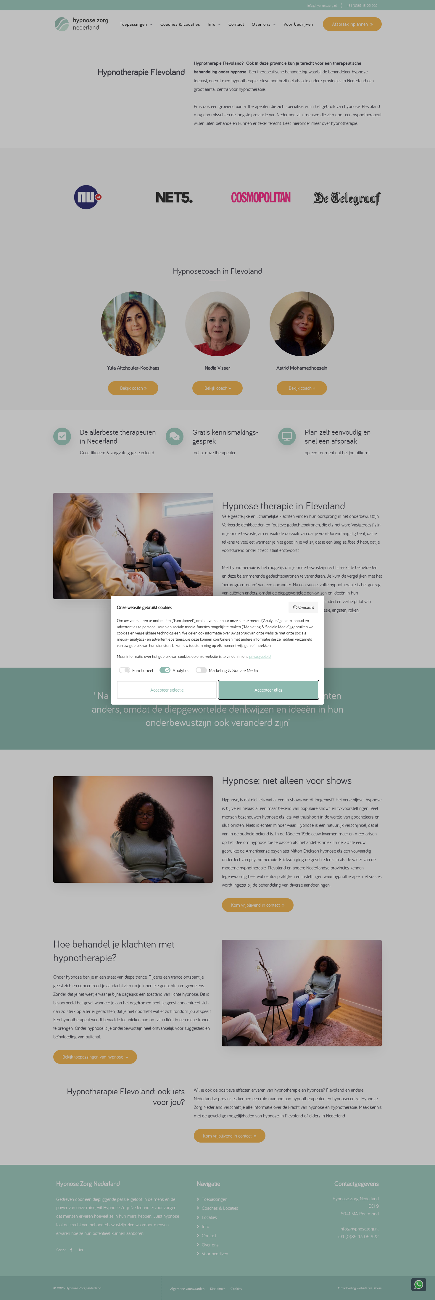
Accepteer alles (268, 690)
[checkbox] (135, 670)
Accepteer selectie (166, 690)
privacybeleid (260, 656)
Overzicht (306, 607)
